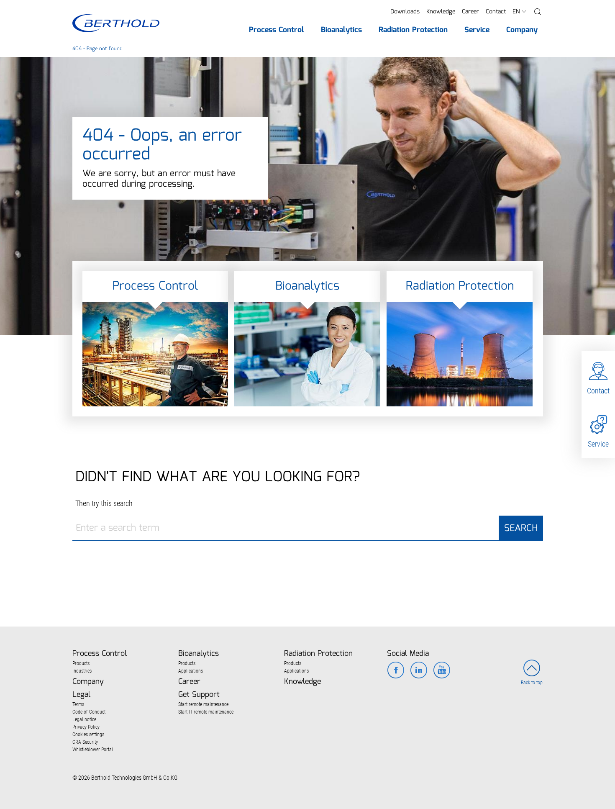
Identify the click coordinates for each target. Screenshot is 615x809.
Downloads (405, 11)
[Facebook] (395, 671)
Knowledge (440, 11)
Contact (496, 11)
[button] (537, 12)
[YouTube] (441, 671)
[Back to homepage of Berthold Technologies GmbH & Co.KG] (115, 23)
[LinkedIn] (418, 671)
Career (470, 11)
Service (598, 443)
